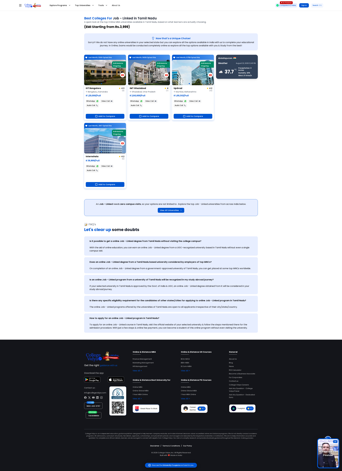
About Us (116, 5)
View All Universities (169, 210)
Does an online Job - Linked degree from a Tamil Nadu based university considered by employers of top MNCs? (151, 262)
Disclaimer (154, 446)
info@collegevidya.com (95, 392)
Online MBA (137, 387)
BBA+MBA (185, 362)
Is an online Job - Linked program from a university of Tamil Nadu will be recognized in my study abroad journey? (152, 279)
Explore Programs (58, 5)
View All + (137, 370)
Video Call (105, 101)
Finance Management (142, 359)
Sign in (304, 5)
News (231, 366)
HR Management (140, 366)
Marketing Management (143, 362)
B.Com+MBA (186, 366)
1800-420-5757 (93, 406)
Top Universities (82, 5)
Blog (231, 362)
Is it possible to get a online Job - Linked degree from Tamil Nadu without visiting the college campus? (145, 241)
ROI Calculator (235, 370)
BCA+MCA (185, 359)
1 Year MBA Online (140, 394)
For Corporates (235, 377)
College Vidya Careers (239, 385)
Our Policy (187, 446)
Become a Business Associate (242, 373)
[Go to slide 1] (101, 83)
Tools (101, 5)
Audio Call (91, 105)
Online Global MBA (141, 390)
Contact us (233, 381)
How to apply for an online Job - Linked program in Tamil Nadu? (124, 318)
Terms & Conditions (171, 446)
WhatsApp (90, 101)
